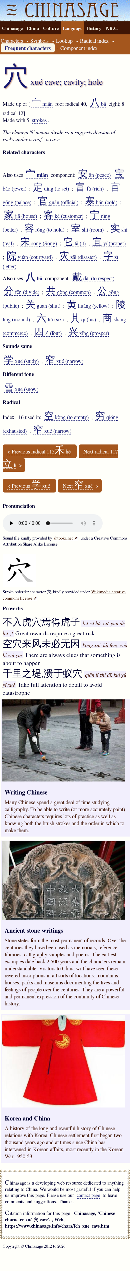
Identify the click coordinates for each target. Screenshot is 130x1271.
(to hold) (44, 229)
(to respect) (93, 278)
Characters (12, 40)
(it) (75, 243)
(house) (20, 216)
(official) (58, 202)
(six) (50, 319)
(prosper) (88, 333)
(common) (68, 292)
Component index (79, 47)
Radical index (94, 40)
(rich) (90, 188)
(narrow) (64, 361)
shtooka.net (66, 538)
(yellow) (88, 305)
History (93, 28)
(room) (87, 229)
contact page (88, 1195)
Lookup (64, 40)
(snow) (21, 389)
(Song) (38, 243)
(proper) (109, 243)
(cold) (101, 202)
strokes (39, 119)
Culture (51, 28)
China (33, 28)
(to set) (51, 188)
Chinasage (12, 28)
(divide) (21, 292)
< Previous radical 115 (39, 451)
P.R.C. (112, 28)
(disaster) (78, 257)
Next (78, 486)
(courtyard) (30, 257)
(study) (21, 361)
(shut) (43, 305)
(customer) (63, 216)
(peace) (94, 175)
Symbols (39, 40)
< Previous (28, 486)
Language (72, 28)
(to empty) (66, 417)
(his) (83, 319)
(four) (48, 333)
